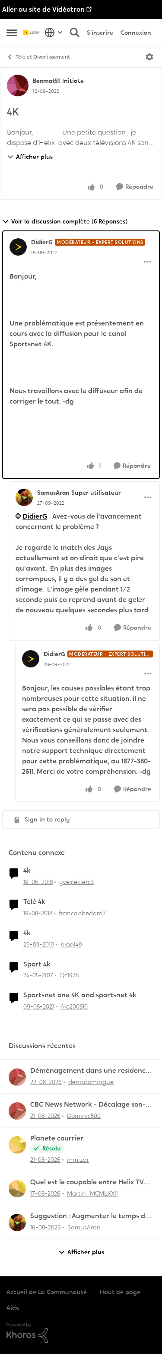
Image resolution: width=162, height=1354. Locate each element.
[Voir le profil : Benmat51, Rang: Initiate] (18, 85)
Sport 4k (37, 964)
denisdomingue (91, 1082)
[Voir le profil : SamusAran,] (17, 1222)
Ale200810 (74, 1006)
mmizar (78, 1159)
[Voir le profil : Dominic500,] (17, 1111)
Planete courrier (56, 1138)
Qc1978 (69, 975)
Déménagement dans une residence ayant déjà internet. (89, 1070)
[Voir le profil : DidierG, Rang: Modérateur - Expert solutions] (18, 247)
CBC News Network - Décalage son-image (88, 1104)
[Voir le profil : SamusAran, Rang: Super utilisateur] (24, 497)
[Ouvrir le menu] (149, 57)
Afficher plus (34, 157)
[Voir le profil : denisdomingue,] (17, 1077)
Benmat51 (46, 81)
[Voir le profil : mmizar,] (17, 1145)
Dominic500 (84, 1116)
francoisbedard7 (82, 913)
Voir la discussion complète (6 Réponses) (69, 221)
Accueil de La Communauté (46, 1292)
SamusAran (53, 492)
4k (27, 870)
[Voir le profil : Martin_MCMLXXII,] (17, 1188)
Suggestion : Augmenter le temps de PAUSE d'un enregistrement (89, 1216)
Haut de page (120, 1292)
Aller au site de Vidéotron (43, 9)
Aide (12, 1307)
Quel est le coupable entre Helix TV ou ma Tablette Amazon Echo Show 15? (87, 1182)
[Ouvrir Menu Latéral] (11, 32)
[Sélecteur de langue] (54, 32)
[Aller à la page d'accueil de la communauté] (31, 32)
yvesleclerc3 (76, 882)
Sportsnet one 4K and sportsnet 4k (80, 995)
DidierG (42, 242)
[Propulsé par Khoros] (81, 1333)
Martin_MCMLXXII (92, 1193)
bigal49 (71, 944)
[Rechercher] (75, 32)
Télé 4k (34, 901)
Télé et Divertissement (43, 56)
